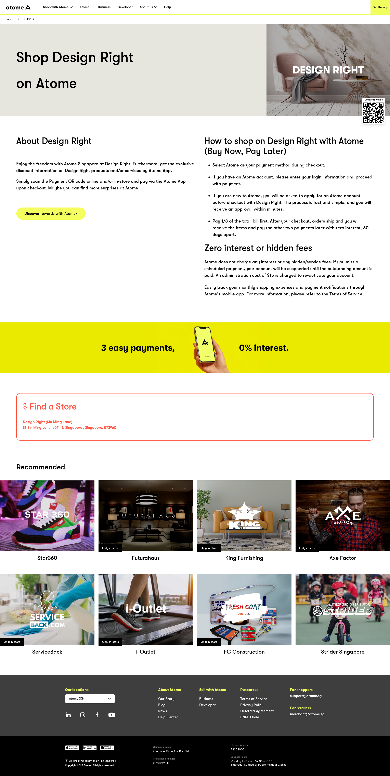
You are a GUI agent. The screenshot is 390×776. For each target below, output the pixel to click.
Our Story (166, 699)
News (162, 711)
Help (167, 7)
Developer (125, 7)
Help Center (168, 717)
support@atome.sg (306, 696)
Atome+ (85, 7)
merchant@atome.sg (307, 714)
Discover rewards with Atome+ (51, 213)
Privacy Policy (251, 705)
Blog (162, 705)
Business (104, 7)
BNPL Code (249, 717)
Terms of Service (253, 699)
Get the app (380, 7)
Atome (10, 19)
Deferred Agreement (257, 711)
